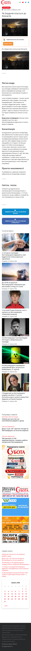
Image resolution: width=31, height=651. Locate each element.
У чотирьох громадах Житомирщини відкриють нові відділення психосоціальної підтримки (14, 256)
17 (5, 596)
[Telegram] (28, 2)
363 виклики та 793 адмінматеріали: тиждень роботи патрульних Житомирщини (15, 440)
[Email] (20, 2)
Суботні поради (13, 417)
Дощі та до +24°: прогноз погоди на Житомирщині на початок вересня (15, 429)
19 (12, 596)
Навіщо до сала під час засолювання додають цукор (13, 420)
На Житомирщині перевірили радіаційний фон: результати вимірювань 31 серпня (13, 367)
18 (8, 596)
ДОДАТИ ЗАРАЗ (8, 43)
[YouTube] (23, 2)
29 (22, 599)
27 (15, 599)
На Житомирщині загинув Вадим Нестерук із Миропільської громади (14, 340)
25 (8, 599)
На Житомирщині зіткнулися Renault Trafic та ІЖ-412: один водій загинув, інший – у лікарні (15, 574)
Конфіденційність (7, 646)
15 (22, 594)
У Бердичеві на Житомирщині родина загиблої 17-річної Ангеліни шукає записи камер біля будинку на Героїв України (15, 396)
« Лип (5, 606)
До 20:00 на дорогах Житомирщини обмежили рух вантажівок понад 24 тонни (13, 284)
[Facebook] (25, 2)
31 (5, 601)
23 (26, 596)
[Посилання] (6, 2)
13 (15, 594)
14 (19, 594)
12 (12, 594)
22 (22, 596)
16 (26, 594)
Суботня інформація (8, 426)
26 (12, 599)
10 (5, 594)
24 (5, 599)
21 (19, 596)
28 (19, 599)
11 (8, 594)
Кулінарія (5, 417)
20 (15, 596)
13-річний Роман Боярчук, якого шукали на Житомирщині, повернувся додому (14, 312)
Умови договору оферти (9, 644)
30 (26, 599)
